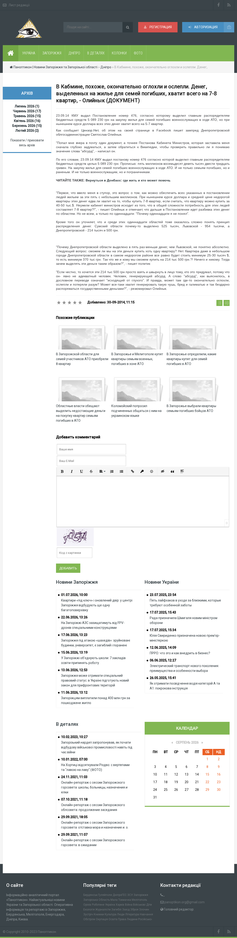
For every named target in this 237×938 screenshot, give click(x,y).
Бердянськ (90, 895)
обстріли (89, 919)
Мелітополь (139, 899)
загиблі (116, 909)
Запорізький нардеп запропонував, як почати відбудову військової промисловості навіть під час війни (96, 747)
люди (121, 914)
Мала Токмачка (120, 899)
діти (149, 904)
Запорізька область (96, 899)
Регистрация (160, 27)
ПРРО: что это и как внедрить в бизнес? (180, 653)
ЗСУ (130, 895)
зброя (134, 909)
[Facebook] (218, 5)
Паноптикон (47, 932)
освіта (113, 919)
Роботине (98, 904)
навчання (146, 914)
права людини (127, 919)
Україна (110, 904)
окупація (102, 919)
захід (126, 909)
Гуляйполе (105, 895)
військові (139, 904)
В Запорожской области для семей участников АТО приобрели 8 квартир (82, 359)
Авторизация (205, 27)
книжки (99, 914)
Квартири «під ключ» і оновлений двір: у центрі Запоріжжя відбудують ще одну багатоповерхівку (96, 605)
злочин (144, 909)
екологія (89, 909)
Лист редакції (19, 5)
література (132, 914)
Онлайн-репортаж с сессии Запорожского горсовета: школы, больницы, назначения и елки (94, 787)
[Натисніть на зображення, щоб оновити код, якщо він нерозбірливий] (75, 537)
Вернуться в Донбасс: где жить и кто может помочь (128, 180)
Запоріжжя (141, 895)
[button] (62, 471)
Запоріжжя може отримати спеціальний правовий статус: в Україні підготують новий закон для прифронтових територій (95, 680)
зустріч (88, 914)
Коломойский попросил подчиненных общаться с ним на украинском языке (136, 411)
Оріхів (87, 904)
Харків (120, 904)
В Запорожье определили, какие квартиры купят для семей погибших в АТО (191, 359)
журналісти (103, 909)
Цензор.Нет (89, 130)
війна (128, 904)
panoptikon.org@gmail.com (184, 902)
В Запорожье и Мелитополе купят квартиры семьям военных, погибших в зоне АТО (137, 359)
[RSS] (229, 5)
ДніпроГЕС (120, 895)
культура (110, 914)
